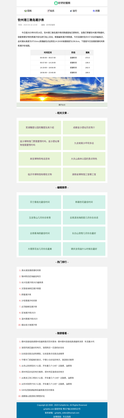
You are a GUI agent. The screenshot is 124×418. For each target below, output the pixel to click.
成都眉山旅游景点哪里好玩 (33, 396)
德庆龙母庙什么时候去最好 (84, 249)
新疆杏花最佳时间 (84, 202)
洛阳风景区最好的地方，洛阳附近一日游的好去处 (42, 348)
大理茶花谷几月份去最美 (40, 249)
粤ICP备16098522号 (72, 409)
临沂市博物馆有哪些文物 (40, 174)
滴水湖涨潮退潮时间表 (31, 270)
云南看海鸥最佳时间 (40, 233)
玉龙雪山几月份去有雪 (40, 218)
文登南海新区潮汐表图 (31, 289)
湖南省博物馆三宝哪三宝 (84, 174)
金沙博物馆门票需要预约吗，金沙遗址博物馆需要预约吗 (39, 143)
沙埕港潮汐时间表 (29, 301)
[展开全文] (62, 16)
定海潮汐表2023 (28, 313)
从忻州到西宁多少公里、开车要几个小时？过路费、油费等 (46, 384)
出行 (75, 11)
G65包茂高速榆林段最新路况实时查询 (37, 390)
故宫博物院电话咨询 (40, 159)
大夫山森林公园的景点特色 (84, 159)
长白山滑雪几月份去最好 (84, 233)
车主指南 (67, 417)
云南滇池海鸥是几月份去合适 (84, 218)
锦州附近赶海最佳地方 (31, 276)
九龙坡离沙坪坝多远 (84, 143)
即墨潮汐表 (26, 295)
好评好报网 (64, 3)
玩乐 (52, 11)
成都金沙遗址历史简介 (84, 127)
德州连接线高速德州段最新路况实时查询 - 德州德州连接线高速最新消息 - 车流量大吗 (57, 342)
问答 (97, 11)
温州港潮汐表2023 (29, 319)
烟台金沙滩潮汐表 (29, 325)
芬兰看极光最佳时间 (40, 202)
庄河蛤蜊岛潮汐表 (29, 307)
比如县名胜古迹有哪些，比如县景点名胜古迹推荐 (42, 354)
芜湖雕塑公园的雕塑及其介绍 (40, 127)
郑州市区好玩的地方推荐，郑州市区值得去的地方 (42, 372)
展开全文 (62, 105)
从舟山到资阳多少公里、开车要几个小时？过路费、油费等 (46, 366)
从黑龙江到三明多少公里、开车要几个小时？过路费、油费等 (47, 378)
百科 (29, 11)
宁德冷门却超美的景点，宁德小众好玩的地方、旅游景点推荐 (47, 360)
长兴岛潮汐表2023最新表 (32, 282)
